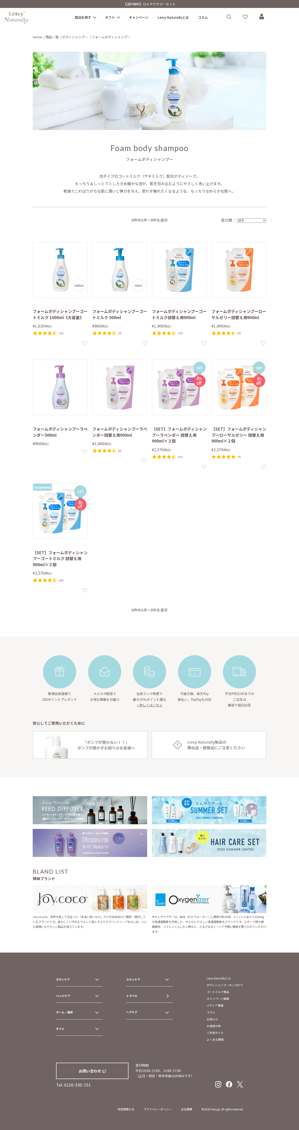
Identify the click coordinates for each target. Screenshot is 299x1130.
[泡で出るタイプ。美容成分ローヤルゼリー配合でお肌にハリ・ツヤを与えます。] (238, 270)
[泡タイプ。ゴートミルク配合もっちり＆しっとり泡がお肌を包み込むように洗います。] (179, 270)
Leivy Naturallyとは (173, 17)
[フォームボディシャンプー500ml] (60, 387)
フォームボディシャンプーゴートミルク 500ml (119, 314)
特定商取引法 (125, 1109)
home (37, 37)
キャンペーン (138, 17)
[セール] (238, 387)
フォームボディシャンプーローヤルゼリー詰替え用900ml (238, 314)
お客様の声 (214, 1026)
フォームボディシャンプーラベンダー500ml (60, 432)
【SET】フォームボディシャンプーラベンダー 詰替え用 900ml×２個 (179, 435)
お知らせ (212, 1019)
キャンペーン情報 (218, 998)
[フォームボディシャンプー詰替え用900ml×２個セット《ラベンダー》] (179, 387)
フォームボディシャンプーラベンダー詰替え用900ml (119, 432)
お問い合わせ (90, 1071)
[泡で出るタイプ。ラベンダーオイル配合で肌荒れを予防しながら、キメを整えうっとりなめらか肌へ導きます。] (119, 387)
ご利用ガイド (215, 1033)
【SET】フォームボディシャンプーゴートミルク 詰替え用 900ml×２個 (60, 558)
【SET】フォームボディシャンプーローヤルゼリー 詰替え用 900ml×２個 (238, 435)
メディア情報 (215, 1005)
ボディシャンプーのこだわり (225, 985)
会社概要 (186, 1109)
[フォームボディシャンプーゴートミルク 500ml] (119, 270)
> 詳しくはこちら (149, 705)
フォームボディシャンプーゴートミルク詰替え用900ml (179, 314)
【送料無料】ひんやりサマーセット (149, 4)
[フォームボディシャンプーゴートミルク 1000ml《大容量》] (60, 270)
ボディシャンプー (75, 37)
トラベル (131, 996)
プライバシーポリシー (158, 1109)
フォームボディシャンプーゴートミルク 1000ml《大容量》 (60, 314)
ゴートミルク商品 (218, 992)
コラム (203, 17)
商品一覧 (52, 37)
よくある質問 (215, 1039)
